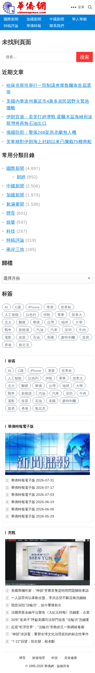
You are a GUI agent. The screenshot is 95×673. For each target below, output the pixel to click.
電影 (8, 337)
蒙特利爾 (68, 337)
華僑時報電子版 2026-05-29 (32, 516)
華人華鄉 (79, 19)
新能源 (24, 330)
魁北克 (24, 345)
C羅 (18, 307)
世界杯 (66, 307)
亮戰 (11, 533)
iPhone (33, 307)
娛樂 (10, 222)
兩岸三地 (15, 249)
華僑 (36, 322)
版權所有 (63, 666)
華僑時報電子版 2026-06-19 (32, 502)
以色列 (31, 315)
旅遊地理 (38, 658)
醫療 (22, 322)
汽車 (53, 330)
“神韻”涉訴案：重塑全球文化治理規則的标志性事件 (50, 634)
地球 (64, 322)
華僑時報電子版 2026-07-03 (32, 495)
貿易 (85, 337)
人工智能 (12, 315)
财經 (21, 177)
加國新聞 (34, 19)
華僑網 (49, 666)
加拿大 (77, 315)
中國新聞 (56, 19)
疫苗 (22, 337)
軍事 (61, 315)
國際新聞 (11, 19)
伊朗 (46, 315)
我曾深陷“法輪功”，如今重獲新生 (36, 605)
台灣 (50, 322)
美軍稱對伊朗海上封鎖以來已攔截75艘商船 (49, 141)
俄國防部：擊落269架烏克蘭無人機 (41, 132)
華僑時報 (34, 26)
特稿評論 (11, 26)
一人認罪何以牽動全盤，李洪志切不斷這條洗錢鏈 (48, 598)
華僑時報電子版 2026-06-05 (32, 509)
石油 (36, 337)
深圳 (68, 330)
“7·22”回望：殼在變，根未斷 (33, 641)
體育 (10, 213)
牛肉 (82, 330)
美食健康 (70, 658)
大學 (78, 322)
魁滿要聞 (15, 204)
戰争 (8, 330)
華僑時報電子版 (21, 426)
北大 (8, 322)
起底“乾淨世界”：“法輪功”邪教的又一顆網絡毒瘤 (47, 627)
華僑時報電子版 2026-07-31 (32, 480)
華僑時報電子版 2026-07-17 (32, 487)
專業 (50, 307)
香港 (8, 345)
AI (6, 307)
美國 (50, 337)
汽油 (39, 330)
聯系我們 (56, 26)
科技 (10, 231)
